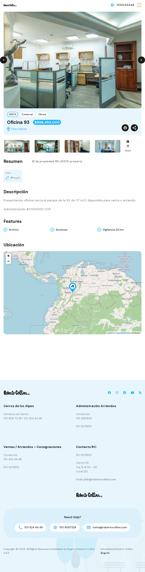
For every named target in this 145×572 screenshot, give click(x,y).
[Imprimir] (125, 127)
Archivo (14, 229)
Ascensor (62, 229)
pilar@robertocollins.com (99, 479)
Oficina (42, 114)
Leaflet (110, 332)
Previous (3, 60)
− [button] (8, 261)
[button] (139, 5)
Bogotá (105, 552)
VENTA (12, 114)
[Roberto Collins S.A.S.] (10, 5)
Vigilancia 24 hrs (113, 229)
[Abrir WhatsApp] (136, 563)
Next (141, 60)
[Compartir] (134, 127)
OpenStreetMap (123, 332)
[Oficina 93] (72, 288)
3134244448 (125, 5)
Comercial (27, 114)
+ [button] (8, 256)
